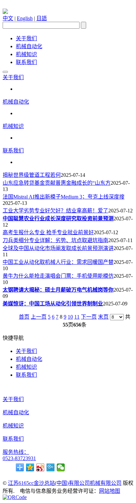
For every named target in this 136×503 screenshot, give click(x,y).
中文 (8, 18)
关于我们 (26, 38)
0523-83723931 (19, 458)
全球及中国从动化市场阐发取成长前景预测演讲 (58, 248)
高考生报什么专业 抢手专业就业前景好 (48, 232)
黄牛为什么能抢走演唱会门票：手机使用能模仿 (58, 276)
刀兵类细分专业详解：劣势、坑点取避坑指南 (55, 240)
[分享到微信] (61, 467)
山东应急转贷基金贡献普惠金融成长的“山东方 (57, 183)
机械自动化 (29, 46)
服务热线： (16, 452)
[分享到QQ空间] (30, 467)
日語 (41, 18)
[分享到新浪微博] (40, 467)
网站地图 (109, 491)
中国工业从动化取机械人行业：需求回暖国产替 (58, 262)
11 (77, 317)
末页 (103, 317)
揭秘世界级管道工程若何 (32, 175)
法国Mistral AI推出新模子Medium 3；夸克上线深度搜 (63, 197)
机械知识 (26, 54)
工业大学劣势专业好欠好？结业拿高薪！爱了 (55, 210)
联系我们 (26, 62)
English (25, 18)
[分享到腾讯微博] (51, 467)
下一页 (89, 317)
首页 (24, 317)
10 (70, 317)
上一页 (39, 317)
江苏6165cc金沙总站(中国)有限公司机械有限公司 (64, 483)
